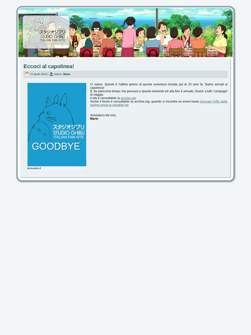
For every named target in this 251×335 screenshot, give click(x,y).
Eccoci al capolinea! (49, 66)
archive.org (128, 98)
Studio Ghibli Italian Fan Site (125, 28)
